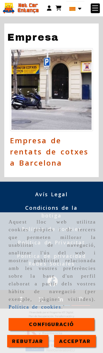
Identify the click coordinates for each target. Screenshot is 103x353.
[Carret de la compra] (58, 8)
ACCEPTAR (75, 341)
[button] (49, 8)
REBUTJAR (27, 341)
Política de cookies (35, 307)
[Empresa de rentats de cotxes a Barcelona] (51, 89)
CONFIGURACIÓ (51, 324)
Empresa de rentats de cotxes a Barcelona (49, 151)
